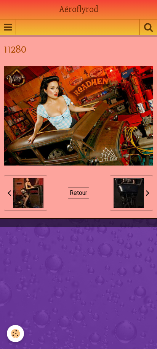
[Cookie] (15, 333)
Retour (78, 192)
